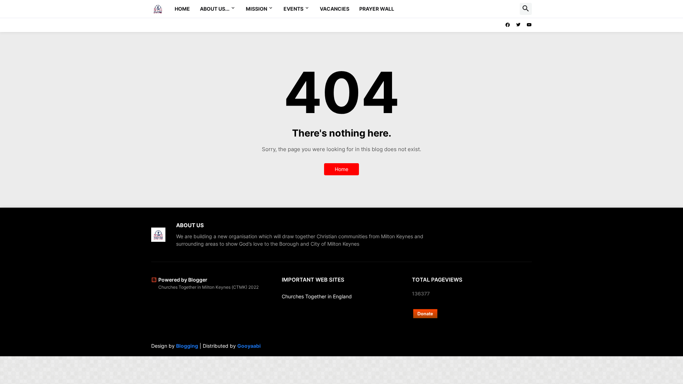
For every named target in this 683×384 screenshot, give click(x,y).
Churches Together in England (317, 296)
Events (293, 9)
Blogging (187, 346)
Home (182, 9)
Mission (256, 9)
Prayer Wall (376, 9)
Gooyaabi (249, 346)
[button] (526, 9)
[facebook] (507, 25)
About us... (214, 9)
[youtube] (529, 25)
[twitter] (518, 25)
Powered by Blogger (182, 280)
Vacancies (334, 9)
